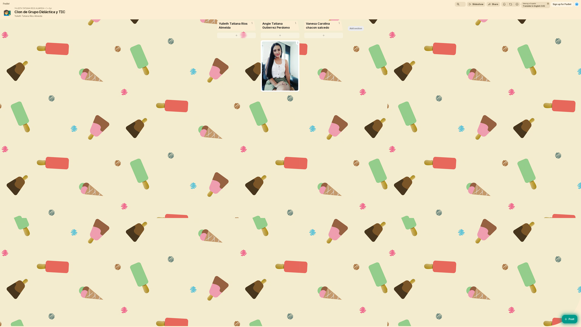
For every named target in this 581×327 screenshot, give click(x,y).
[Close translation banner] (548, 3)
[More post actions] (297, 43)
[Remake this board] (511, 4)
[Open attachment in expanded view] (280, 66)
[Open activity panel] (504, 4)
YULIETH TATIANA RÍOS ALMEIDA (29, 8)
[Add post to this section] (236, 35)
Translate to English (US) (534, 6)
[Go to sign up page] (576, 4)
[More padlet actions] (517, 4)
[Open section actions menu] (252, 23)
